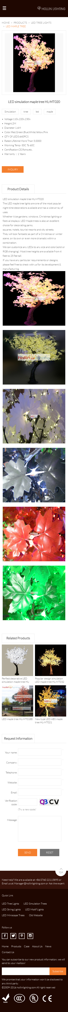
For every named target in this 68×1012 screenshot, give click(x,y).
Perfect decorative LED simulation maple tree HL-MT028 (15, 682)
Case (26, 946)
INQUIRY (13, 169)
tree (26, 111)
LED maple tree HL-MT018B (17, 719)
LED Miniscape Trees (13, 915)
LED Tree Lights (10, 903)
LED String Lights (11, 909)
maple (50, 111)
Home (6, 22)
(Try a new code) (27, 809)
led (37, 111)
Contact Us (8, 952)
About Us (37, 946)
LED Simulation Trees (35, 903)
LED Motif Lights (34, 909)
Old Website (36, 915)
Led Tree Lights (41, 22)
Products (20, 22)
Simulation (10, 111)
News (48, 946)
